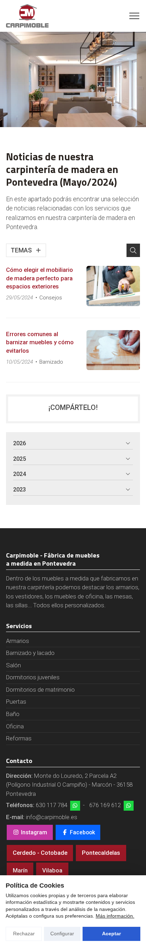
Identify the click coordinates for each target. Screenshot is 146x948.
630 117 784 (51, 805)
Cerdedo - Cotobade (40, 852)
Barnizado (51, 362)
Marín (20, 870)
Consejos (50, 297)
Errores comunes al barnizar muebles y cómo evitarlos (40, 342)
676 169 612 (105, 805)
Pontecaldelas (101, 852)
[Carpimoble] (27, 16)
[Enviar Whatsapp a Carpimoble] (75, 806)
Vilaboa (52, 870)
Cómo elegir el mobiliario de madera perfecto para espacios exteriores (39, 278)
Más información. (115, 916)
